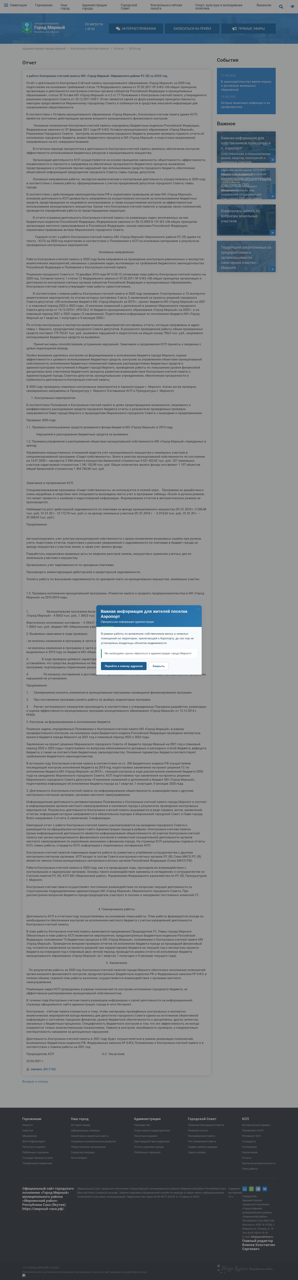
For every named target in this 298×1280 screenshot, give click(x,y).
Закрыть (158, 666)
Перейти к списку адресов (124, 666)
